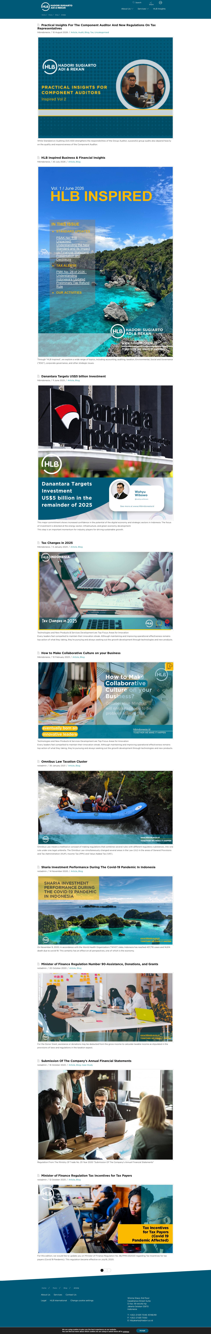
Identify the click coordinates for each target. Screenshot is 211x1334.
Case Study (87, 1065)
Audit (81, 32)
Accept (142, 1330)
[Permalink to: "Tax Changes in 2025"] (105, 591)
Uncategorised (102, 32)
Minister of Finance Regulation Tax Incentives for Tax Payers (86, 1175)
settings (126, 1332)
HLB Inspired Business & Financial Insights (73, 157)
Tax (92, 32)
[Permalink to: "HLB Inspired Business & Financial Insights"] (105, 262)
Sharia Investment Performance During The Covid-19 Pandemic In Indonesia (98, 867)
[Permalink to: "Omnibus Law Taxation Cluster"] (105, 807)
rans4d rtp (141, 1303)
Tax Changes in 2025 (57, 543)
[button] (151, 3)
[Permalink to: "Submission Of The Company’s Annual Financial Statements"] (105, 1115)
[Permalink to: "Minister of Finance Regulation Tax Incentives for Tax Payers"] (105, 1219)
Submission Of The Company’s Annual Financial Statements (86, 1061)
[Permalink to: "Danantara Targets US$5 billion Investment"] (105, 452)
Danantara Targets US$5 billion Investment (73, 376)
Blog (87, 32)
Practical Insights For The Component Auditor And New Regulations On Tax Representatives (96, 26)
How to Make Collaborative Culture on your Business (81, 653)
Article (74, 32)
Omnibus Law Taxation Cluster (64, 761)
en (161, 3)
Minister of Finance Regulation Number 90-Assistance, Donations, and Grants (99, 964)
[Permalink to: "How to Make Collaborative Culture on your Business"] (105, 700)
